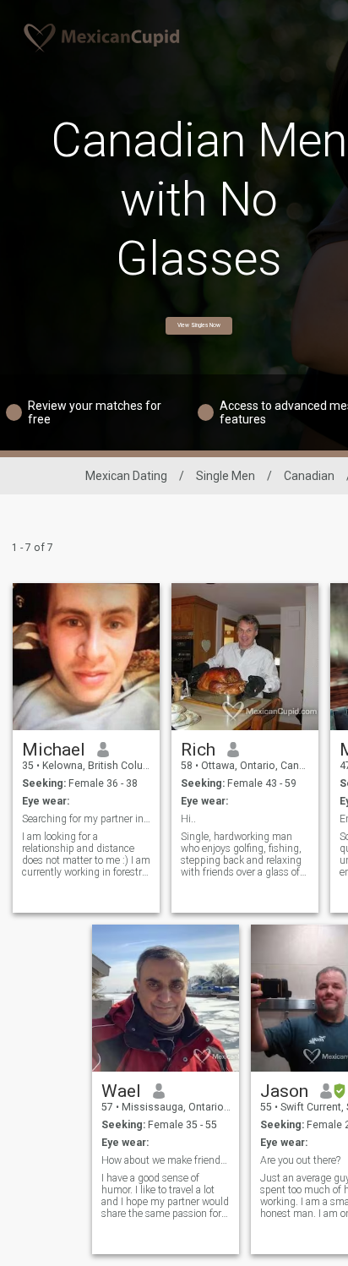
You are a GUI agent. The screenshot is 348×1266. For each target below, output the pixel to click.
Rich (198, 749)
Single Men (225, 476)
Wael (121, 1091)
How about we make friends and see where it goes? (166, 1160)
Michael (53, 749)
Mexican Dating (126, 476)
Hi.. (188, 819)
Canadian (309, 476)
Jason (284, 1091)
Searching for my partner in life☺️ (86, 819)
